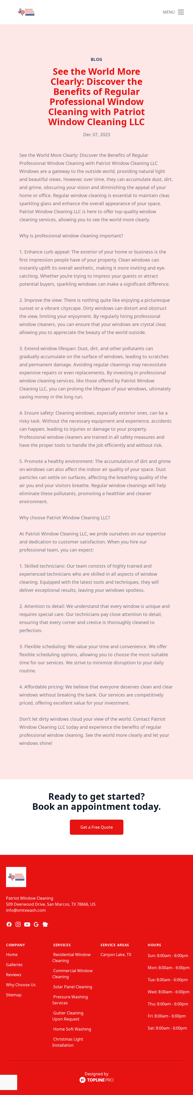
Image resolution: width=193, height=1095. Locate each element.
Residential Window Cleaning (71, 957)
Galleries (14, 964)
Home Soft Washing (72, 1029)
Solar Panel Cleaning (72, 987)
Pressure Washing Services (70, 1000)
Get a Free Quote (96, 827)
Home (12, 954)
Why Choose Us (21, 985)
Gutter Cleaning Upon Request (67, 1016)
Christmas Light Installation (67, 1042)
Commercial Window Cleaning (72, 973)
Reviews (13, 974)
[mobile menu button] (181, 12)
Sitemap (14, 995)
